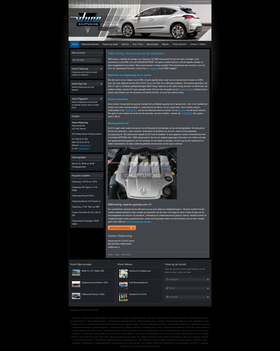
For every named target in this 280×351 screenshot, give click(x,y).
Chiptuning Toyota (201, 330)
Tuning (140, 330)
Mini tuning (184, 324)
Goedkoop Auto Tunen (137, 343)
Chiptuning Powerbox (138, 318)
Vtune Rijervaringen (80, 264)
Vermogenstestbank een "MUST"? (187, 343)
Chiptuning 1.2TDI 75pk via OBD (85, 207)
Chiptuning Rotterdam (154, 334)
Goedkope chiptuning (200, 337)
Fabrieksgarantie (113, 321)
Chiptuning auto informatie (81, 327)
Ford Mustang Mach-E (138, 283)
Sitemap (198, 2)
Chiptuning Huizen (114, 318)
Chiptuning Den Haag (114, 340)
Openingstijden (79, 157)
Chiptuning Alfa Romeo (102, 343)
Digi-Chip (182, 110)
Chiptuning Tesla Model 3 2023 (95, 283)
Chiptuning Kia (84, 330)
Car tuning (131, 346)
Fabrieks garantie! (187, 89)
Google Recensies (152, 346)
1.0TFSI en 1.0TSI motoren (83, 340)
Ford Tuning (94, 337)
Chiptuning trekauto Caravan (152, 327)
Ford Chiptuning (99, 340)
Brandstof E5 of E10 (137, 294)
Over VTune (138, 44)
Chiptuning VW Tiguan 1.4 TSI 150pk (85, 188)
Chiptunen (161, 321)
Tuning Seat (140, 346)
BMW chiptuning (101, 318)
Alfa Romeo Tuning (193, 327)
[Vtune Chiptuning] (87, 21)
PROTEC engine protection (146, 321)
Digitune (149, 343)
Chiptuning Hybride (151, 330)
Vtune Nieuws (124, 264)
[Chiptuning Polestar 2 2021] (76, 296)
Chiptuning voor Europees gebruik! (179, 340)
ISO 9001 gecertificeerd (109, 324)
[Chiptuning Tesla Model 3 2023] (76, 284)
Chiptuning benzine (90, 44)
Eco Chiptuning (87, 334)
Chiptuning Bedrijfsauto (100, 327)
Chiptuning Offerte (87, 318)
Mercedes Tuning (186, 321)
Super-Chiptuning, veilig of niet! (180, 337)
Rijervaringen (153, 44)
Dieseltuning (157, 343)
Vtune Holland (163, 337)
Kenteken (126, 318)
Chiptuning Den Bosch (179, 318)
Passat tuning (168, 334)
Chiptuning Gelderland (133, 327)
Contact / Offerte (198, 44)
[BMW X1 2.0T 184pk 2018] (76, 273)
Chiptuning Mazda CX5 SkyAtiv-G (86, 201)
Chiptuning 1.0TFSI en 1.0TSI (84, 182)
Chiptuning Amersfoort (119, 343)
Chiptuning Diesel (173, 324)
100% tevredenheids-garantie (169, 330)
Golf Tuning (84, 337)
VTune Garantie (179, 44)
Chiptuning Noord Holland (157, 324)
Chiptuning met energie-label (200, 324)
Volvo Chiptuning (172, 321)
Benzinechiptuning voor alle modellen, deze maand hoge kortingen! (133, 337)
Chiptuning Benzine (130, 340)
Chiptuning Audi (87, 343)
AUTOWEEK (187, 113)
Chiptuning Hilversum (128, 321)
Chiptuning (153, 68)
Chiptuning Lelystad (93, 324)
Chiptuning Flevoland (129, 330)
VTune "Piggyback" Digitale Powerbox (133, 324)
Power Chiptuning (188, 330)
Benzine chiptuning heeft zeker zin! (187, 334)
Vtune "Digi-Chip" (144, 340)
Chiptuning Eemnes (117, 327)
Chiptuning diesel (110, 44)
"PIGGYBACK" (130, 110)
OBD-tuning (75, 318)
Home (190, 2)
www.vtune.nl (85, 145)
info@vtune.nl (84, 148)
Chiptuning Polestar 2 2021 (93, 294)
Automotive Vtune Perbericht (123, 334)
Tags (117, 255)
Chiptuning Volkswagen (112, 330)
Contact (206, 2)
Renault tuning (168, 343)
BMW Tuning (104, 337)
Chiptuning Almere (163, 318)
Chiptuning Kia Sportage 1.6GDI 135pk (85, 222)
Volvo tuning (151, 318)
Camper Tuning (140, 334)
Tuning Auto (76, 334)
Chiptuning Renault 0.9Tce (83, 196)
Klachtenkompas (97, 330)
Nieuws (165, 44)
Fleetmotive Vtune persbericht (174, 327)
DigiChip (125, 44)
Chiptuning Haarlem (159, 340)
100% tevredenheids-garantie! (138, 222)
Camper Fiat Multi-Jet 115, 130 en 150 (86, 214)
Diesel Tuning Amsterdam (97, 321)
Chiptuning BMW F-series (103, 334)
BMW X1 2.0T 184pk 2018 (93, 271)
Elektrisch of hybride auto (140, 271)
